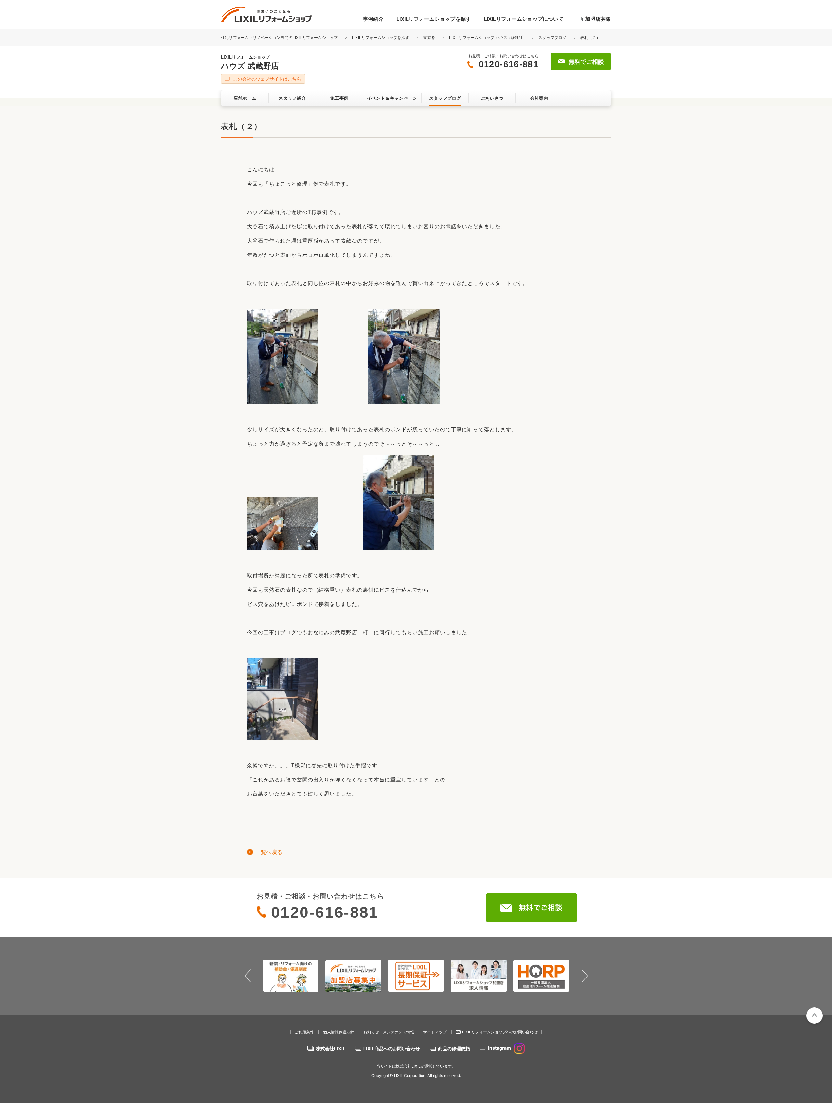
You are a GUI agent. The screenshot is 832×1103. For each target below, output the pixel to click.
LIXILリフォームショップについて (524, 19)
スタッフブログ (552, 37)
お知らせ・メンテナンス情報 (388, 1032)
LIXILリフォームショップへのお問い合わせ (500, 1032)
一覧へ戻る (268, 852)
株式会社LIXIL (330, 1048)
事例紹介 (373, 19)
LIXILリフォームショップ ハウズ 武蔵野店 (487, 37)
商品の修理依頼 (454, 1048)
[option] (291, 976)
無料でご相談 (586, 62)
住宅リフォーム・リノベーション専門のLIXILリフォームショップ (280, 37)
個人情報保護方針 (338, 1032)
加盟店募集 (598, 19)
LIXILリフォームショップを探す (433, 19)
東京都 (429, 37)
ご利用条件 (304, 1032)
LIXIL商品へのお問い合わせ (391, 1048)
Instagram (499, 1048)
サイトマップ (435, 1032)
